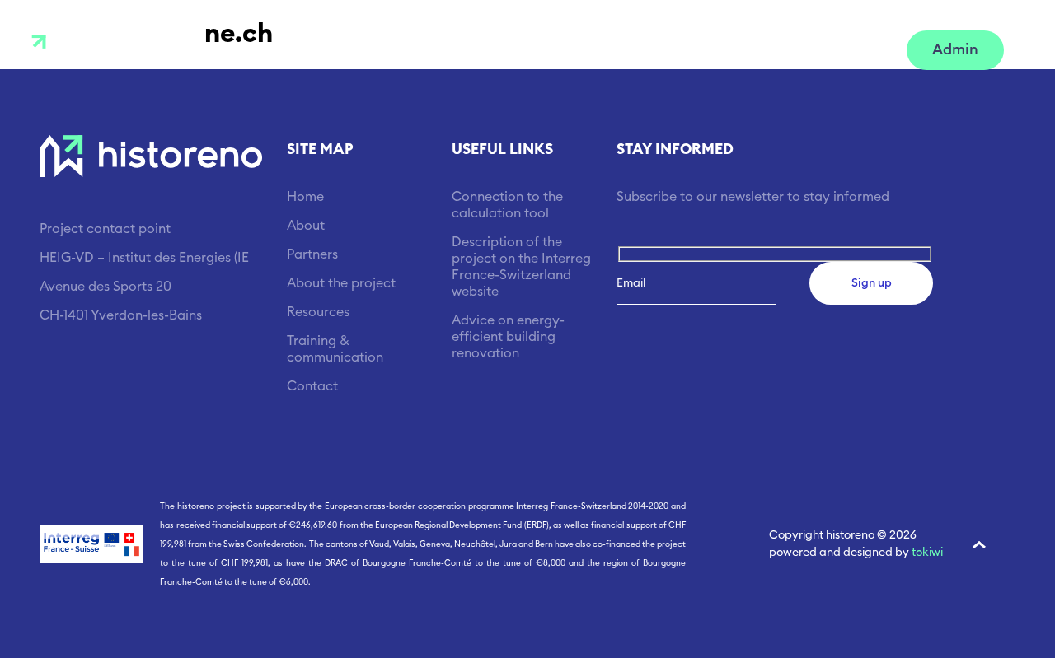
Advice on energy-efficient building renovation (508, 337)
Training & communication (602, 49)
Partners (301, 49)
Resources (758, 49)
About (222, 49)
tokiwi (927, 552)
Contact (850, 49)
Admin (955, 49)
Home (305, 196)
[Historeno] (95, 50)
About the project (419, 49)
